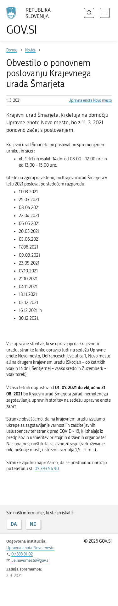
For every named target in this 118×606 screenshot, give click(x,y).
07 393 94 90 (47, 468)
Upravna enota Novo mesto (90, 100)
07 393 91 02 (22, 554)
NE (33, 524)
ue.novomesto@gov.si (30, 560)
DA (14, 524)
